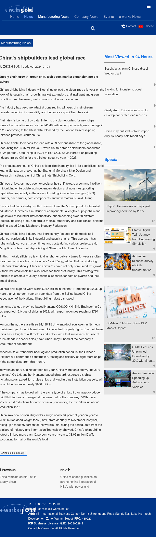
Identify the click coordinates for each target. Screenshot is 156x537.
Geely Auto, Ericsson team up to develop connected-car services (125, 112)
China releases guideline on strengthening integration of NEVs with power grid (78, 481)
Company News (86, 16)
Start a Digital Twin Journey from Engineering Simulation (143, 237)
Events (108, 16)
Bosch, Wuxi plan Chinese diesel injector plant (126, 70)
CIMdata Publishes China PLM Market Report (126, 325)
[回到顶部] (150, 531)
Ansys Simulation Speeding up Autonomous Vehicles (143, 380)
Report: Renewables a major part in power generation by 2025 (128, 208)
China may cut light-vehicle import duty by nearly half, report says (126, 133)
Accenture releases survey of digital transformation (143, 263)
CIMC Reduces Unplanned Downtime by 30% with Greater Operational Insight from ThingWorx (143, 354)
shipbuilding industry (12, 452)
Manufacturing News (53, 16)
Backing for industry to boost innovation (123, 91)
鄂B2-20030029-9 (55, 523)
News (28, 16)
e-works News (130, 16)
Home (14, 16)
